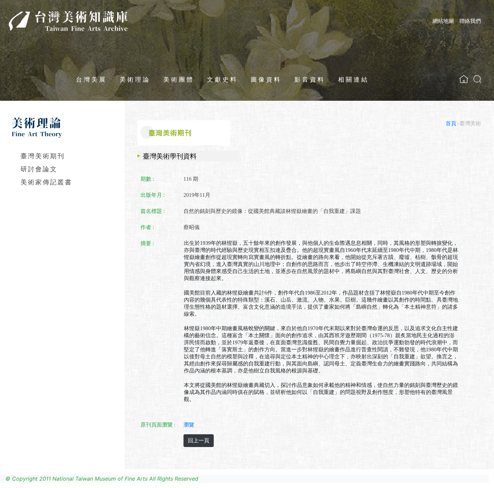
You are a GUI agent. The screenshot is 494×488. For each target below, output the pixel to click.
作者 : (147, 227)
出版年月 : (152, 195)
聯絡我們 (470, 20)
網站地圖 (443, 20)
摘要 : (147, 243)
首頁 (451, 123)
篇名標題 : (152, 211)
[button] (477, 79)
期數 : (147, 179)
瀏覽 (188, 425)
